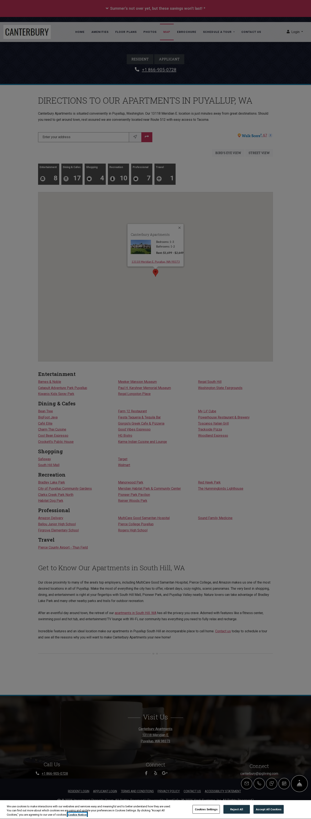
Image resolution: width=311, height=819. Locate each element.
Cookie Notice (77, 814)
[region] (155, 809)
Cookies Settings (206, 809)
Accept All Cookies (268, 809)
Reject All (236, 809)
